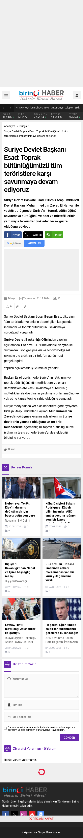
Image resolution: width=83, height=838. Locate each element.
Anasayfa (9, 126)
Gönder (57, 234)
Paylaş (16, 234)
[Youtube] (32, 814)
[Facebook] (5, 814)
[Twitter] (14, 814)
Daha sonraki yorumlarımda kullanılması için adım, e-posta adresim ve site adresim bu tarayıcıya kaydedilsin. (41, 728)
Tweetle (36, 234)
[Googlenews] (40, 814)
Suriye (11, 449)
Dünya (23, 126)
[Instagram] (23, 814)
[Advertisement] (41, 43)
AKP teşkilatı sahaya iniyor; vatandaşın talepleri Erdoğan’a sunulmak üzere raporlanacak (50, 107)
